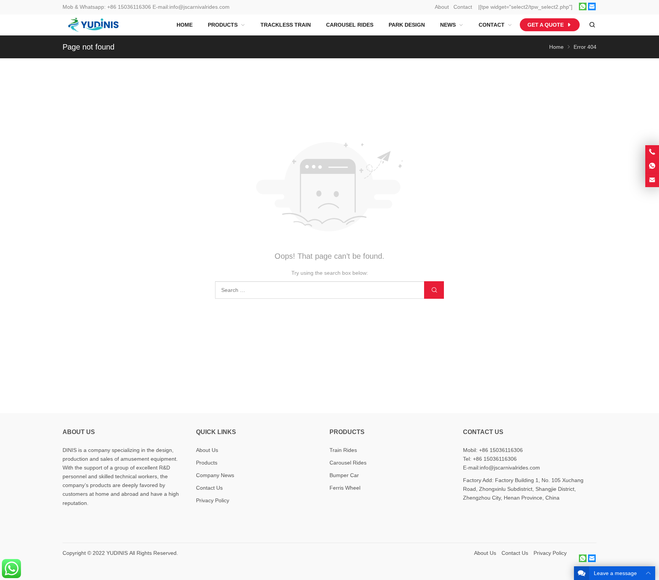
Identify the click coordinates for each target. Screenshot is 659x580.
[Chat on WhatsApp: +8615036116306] (652, 166)
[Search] (591, 24)
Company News (215, 475)
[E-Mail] (591, 8)
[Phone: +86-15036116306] (652, 152)
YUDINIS (117, 553)
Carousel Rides (348, 463)
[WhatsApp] (582, 8)
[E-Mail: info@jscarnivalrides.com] (652, 180)
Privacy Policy (212, 500)
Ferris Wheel (345, 488)
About (442, 7)
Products (206, 463)
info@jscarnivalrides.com (199, 7)
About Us (207, 450)
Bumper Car (344, 475)
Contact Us (209, 488)
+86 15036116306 (129, 7)
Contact (462, 7)
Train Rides (343, 450)
